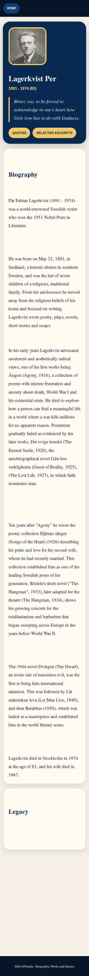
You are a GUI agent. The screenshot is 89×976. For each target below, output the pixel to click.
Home (11, 8)
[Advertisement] (44, 903)
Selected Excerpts (54, 133)
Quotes (19, 133)
